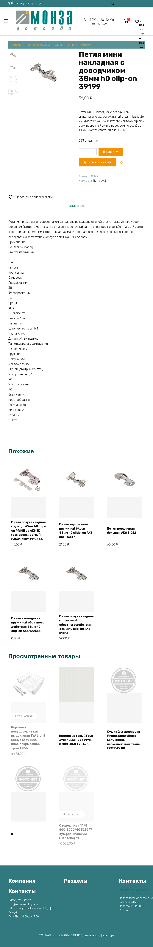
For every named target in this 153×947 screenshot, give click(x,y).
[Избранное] (137, 21)
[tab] (76, 205)
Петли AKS (85, 44)
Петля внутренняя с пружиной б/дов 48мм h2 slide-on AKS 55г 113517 (76, 530)
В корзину (110, 152)
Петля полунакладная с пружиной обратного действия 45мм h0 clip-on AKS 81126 (76, 625)
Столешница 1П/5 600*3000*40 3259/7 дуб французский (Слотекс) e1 (75, 832)
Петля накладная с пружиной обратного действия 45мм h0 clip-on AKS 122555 (27, 625)
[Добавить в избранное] (121, 162)
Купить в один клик (97, 162)
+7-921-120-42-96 (130, 894)
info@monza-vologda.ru (134, 890)
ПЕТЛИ (70, 44)
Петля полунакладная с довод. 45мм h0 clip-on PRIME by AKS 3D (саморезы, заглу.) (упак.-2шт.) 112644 (28, 530)
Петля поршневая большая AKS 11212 (121, 530)
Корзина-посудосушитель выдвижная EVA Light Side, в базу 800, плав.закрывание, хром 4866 (28, 738)
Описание (76, 206)
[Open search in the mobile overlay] (112, 3)
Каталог (16, 44)
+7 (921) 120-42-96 (101, 21)
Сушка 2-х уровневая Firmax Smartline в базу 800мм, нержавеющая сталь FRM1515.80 (123, 740)
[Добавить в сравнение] (129, 162)
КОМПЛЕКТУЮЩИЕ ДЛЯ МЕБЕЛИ (44, 44)
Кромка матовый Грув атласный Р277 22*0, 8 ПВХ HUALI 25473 (76, 740)
